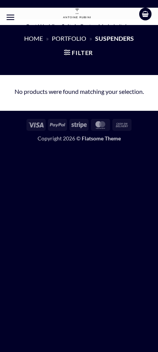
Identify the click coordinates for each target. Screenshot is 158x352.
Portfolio (69, 38)
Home (33, 38)
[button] (10, 17)
